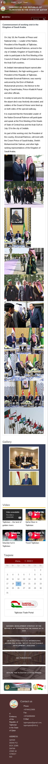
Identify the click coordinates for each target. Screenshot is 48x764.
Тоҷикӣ (25, 2)
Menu (7, 17)
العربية (20, 2)
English (13, 2)
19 (18, 584)
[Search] (44, 19)
